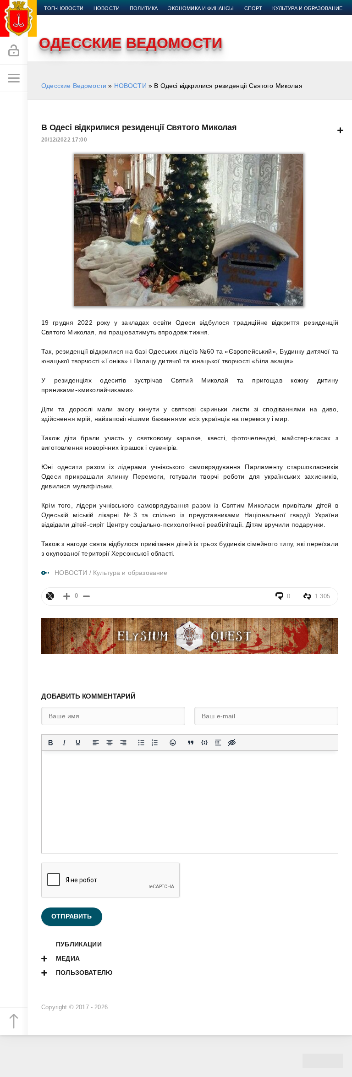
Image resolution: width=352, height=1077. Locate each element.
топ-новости (63, 8)
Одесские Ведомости (73, 85)
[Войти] (14, 51)
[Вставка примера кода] (204, 742)
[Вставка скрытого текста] (232, 742)
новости (107, 8)
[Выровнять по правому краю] (123, 742)
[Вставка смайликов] (173, 742)
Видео (96, 19)
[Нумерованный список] (155, 742)
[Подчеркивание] (78, 742)
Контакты (154, 19)
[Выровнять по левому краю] (96, 742)
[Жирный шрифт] (50, 742)
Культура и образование (307, 8)
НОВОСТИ (130, 85)
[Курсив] (64, 742)
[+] (66, 596)
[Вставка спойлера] (218, 742)
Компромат (60, 19)
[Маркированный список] (141, 742)
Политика (144, 8)
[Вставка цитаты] (191, 742)
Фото (122, 19)
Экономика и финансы (201, 8)
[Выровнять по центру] (109, 742)
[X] (50, 596)
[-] (86, 596)
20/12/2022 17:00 (64, 140)
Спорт (253, 8)
